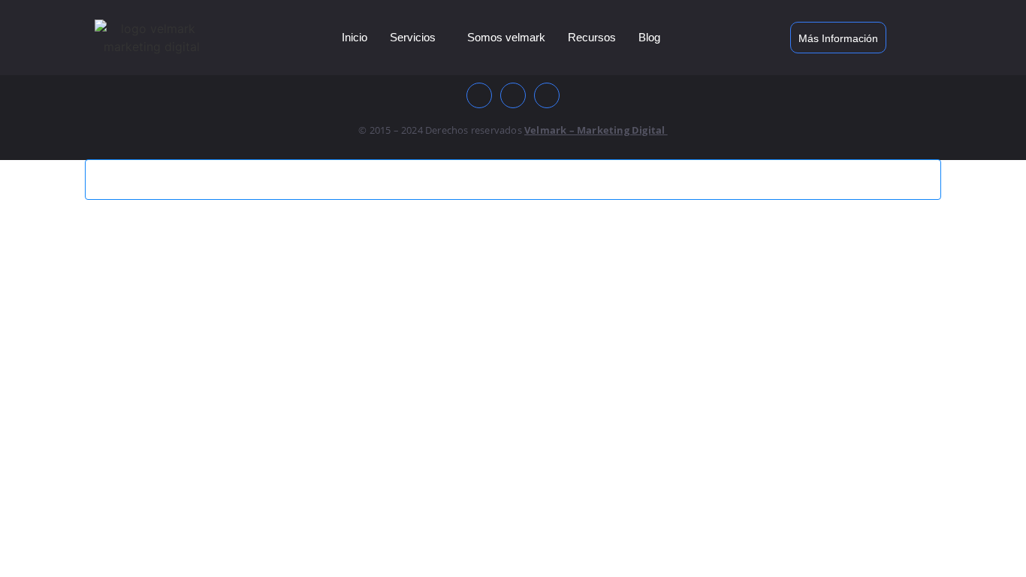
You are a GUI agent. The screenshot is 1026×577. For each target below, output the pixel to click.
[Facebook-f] (479, 95)
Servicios (413, 37)
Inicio (354, 37)
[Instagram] (513, 95)
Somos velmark (506, 37)
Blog (649, 37)
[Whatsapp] (547, 95)
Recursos (592, 37)
